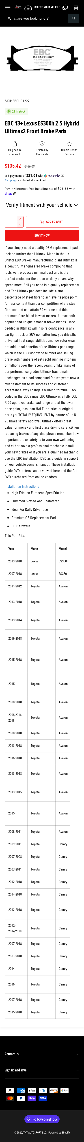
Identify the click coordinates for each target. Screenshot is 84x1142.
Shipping (10, 180)
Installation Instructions (22, 486)
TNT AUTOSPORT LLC (34, 1132)
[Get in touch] (65, 7)
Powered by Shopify (59, 1132)
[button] (7, 7)
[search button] (73, 18)
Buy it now (42, 235)
